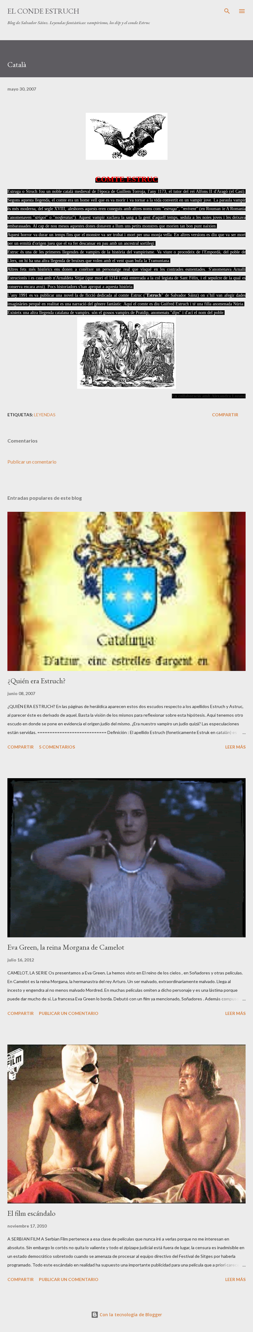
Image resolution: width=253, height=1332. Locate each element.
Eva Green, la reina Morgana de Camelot (65, 947)
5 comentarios (57, 746)
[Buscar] (227, 11)
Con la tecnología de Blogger (130, 1314)
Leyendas (45, 414)
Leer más (235, 746)
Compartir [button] (225, 414)
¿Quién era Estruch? (36, 680)
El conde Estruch (43, 11)
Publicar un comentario (31, 462)
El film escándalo (31, 1213)
